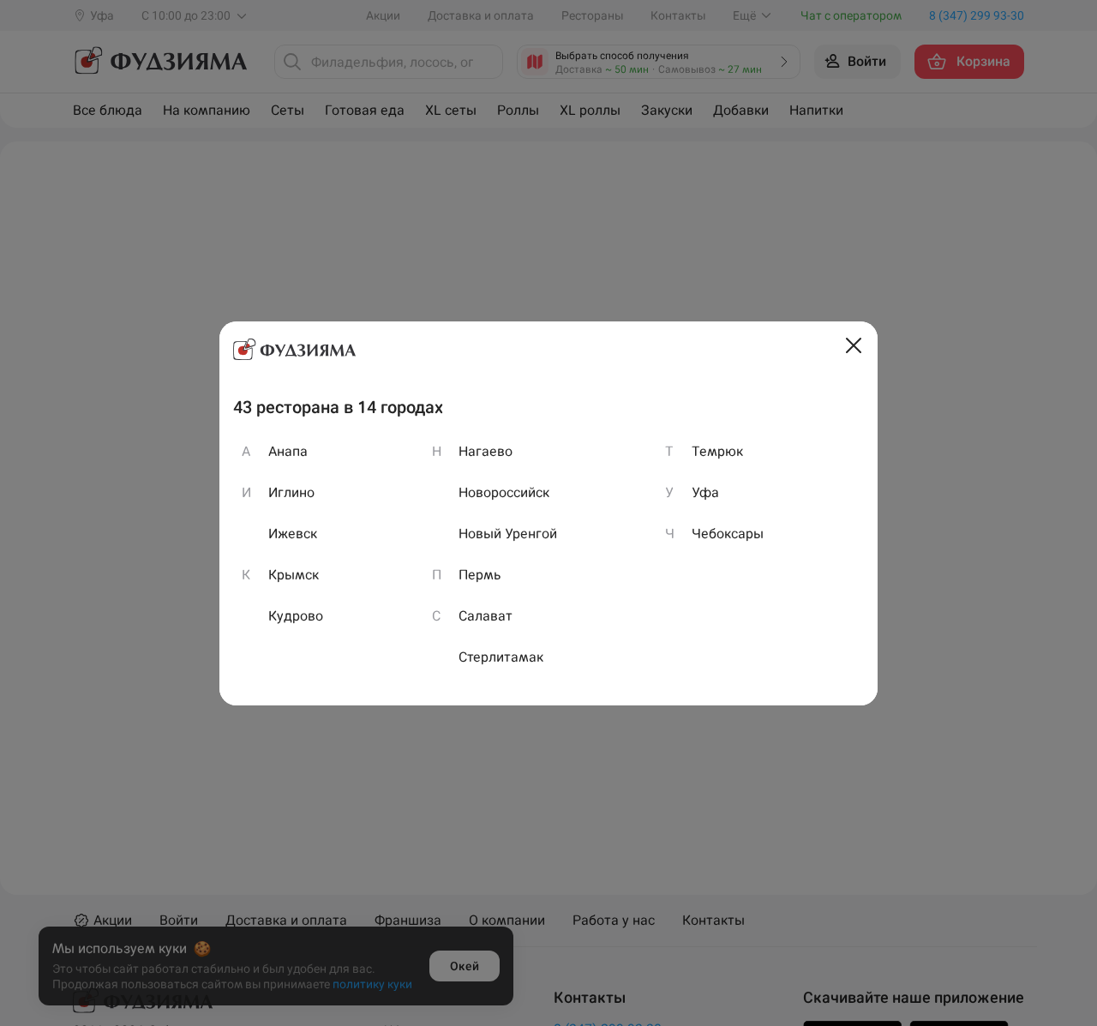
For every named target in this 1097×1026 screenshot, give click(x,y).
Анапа (288, 451)
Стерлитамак (501, 657)
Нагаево (486, 451)
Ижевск (292, 533)
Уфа (705, 492)
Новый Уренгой (508, 533)
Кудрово (295, 616)
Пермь (480, 575)
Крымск (293, 575)
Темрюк (717, 451)
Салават (486, 616)
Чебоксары (728, 533)
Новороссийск (504, 492)
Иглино (291, 492)
